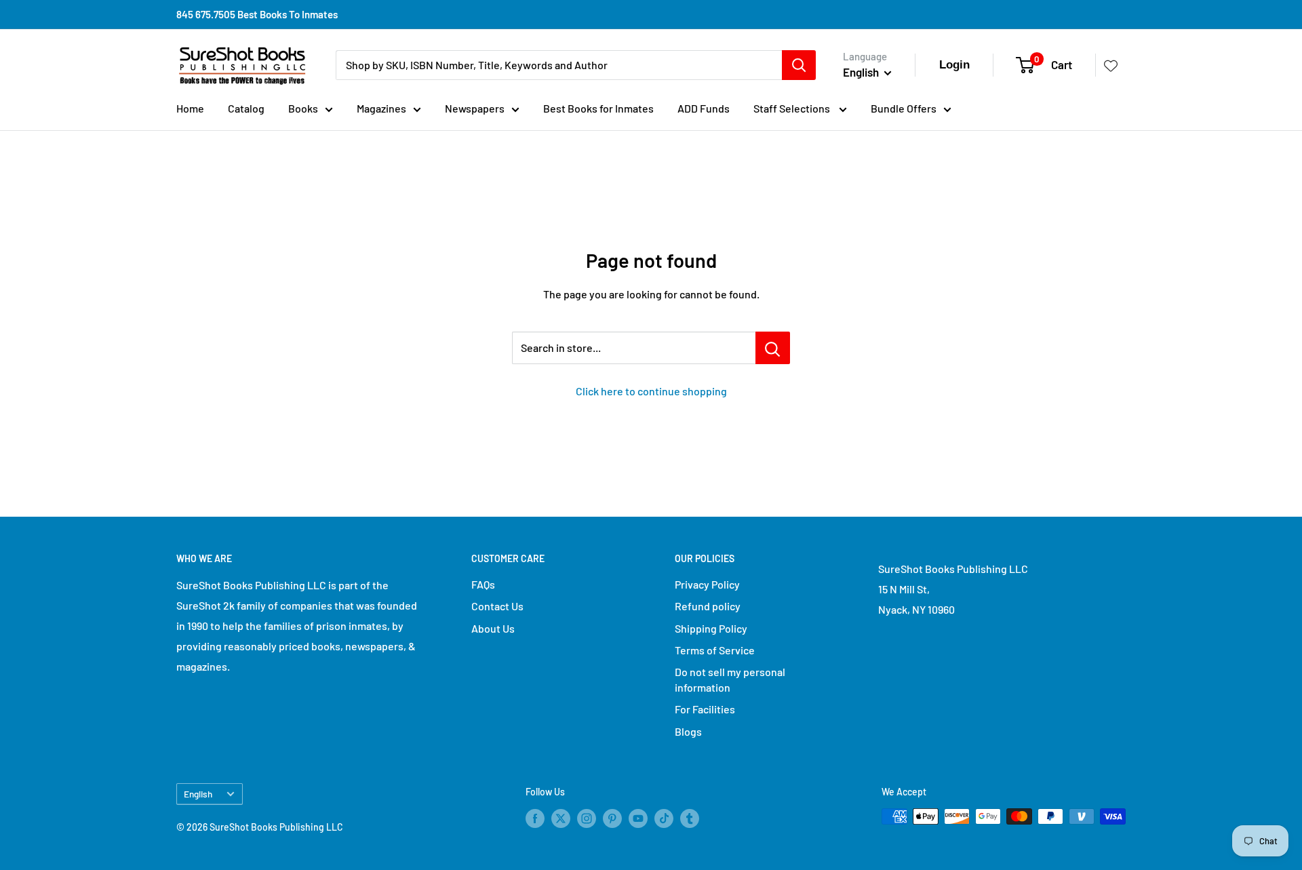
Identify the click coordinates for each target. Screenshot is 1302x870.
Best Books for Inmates (598, 108)
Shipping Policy (711, 628)
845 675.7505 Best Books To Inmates (257, 14)
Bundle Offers (903, 108)
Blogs (688, 731)
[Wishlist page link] (1111, 65)
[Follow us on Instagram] (586, 817)
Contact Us (497, 605)
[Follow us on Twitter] (560, 817)
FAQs (483, 584)
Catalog (246, 108)
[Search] (799, 65)
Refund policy (708, 605)
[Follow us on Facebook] (535, 817)
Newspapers (475, 108)
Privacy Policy (707, 584)
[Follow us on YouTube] (638, 817)
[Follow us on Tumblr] (689, 817)
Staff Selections (792, 108)
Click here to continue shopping (651, 390)
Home (190, 108)
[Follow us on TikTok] (663, 817)
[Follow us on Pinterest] (612, 817)
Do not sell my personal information (730, 679)
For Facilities (705, 709)
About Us (493, 628)
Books (303, 108)
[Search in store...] (772, 348)
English (198, 793)
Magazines (381, 108)
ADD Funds (703, 108)
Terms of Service (715, 650)
